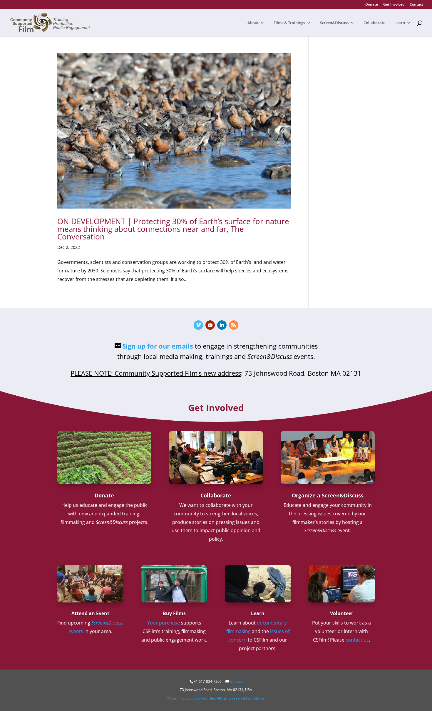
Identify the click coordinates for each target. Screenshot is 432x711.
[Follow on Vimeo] (198, 325)
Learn (399, 23)
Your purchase (163, 623)
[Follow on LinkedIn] (222, 325)
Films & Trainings (289, 23)
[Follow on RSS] (233, 325)
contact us (357, 640)
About (253, 23)
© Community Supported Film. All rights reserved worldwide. (216, 698)
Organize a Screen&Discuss (328, 495)
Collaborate (374, 23)
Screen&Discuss (334, 23)
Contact (416, 5)
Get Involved (393, 5)
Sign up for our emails (157, 346)
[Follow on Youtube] (210, 325)
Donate (371, 5)
